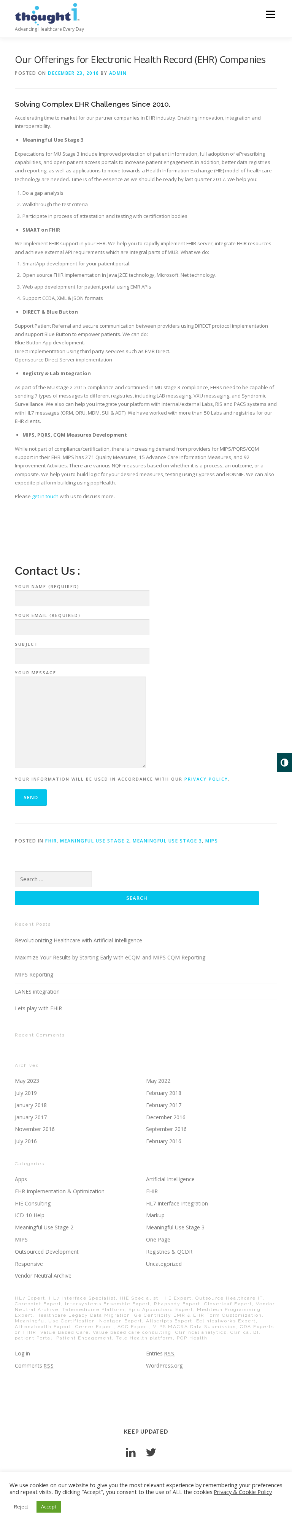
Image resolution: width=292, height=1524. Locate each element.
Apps (21, 1179)
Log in (22, 1353)
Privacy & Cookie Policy (243, 1492)
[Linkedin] (131, 1452)
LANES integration (37, 991)
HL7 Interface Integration (177, 1203)
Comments (34, 1365)
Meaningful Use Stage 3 (167, 841)
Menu (270, 14)
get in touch (45, 496)
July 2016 (26, 1141)
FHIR (51, 841)
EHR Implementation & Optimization (60, 1191)
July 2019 (26, 1092)
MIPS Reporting (34, 974)
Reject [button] (21, 1506)
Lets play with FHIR (38, 1008)
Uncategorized (164, 1263)
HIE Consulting (33, 1203)
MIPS (211, 841)
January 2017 (31, 1117)
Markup (155, 1215)
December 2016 (166, 1117)
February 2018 (163, 1092)
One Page (158, 1239)
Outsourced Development (47, 1251)
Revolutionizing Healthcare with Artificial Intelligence (78, 940)
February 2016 (163, 1141)
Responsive (29, 1263)
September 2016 (166, 1129)
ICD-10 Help (29, 1215)
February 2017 (163, 1105)
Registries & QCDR (169, 1251)
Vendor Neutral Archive (43, 1275)
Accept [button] (48, 1506)
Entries (160, 1353)
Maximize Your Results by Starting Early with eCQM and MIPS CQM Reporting (110, 957)
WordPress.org (164, 1365)
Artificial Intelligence (170, 1179)
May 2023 (27, 1080)
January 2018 (31, 1105)
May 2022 (158, 1080)
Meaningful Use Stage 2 (94, 841)
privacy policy (206, 779)
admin (118, 73)
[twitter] (151, 1452)
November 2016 (35, 1129)
